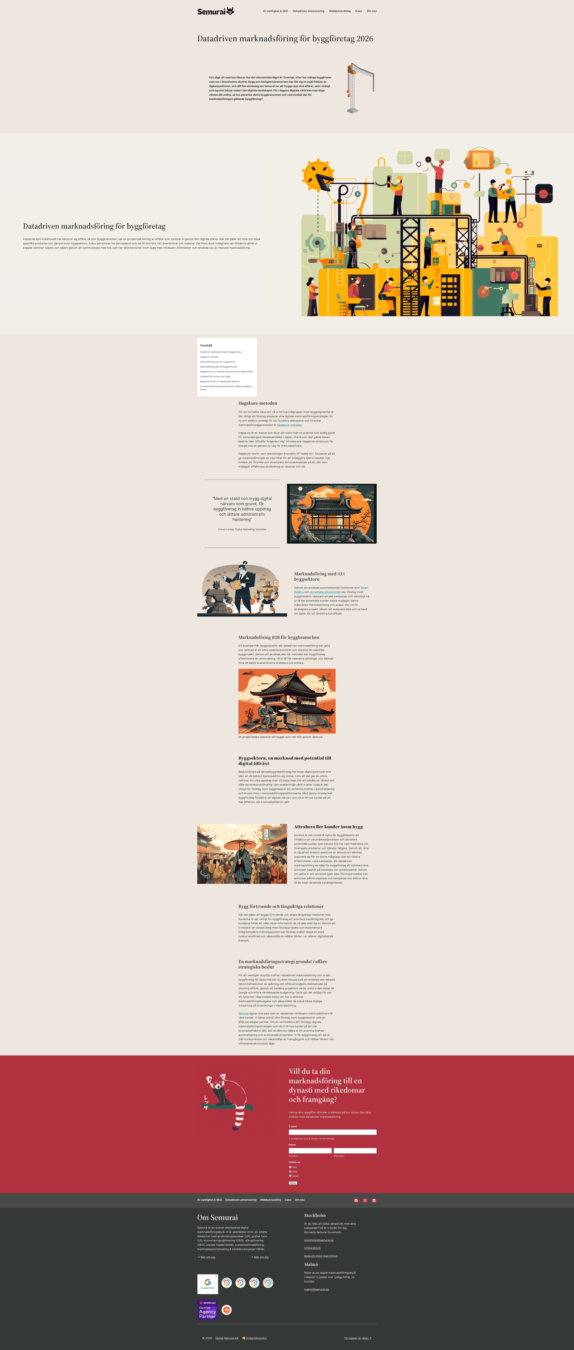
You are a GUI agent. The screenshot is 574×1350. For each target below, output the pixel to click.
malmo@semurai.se (316, 1289)
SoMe (296, 1176)
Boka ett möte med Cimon (321, 1256)
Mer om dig (261, 1257)
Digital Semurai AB (227, 1338)
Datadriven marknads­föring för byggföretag (220, 352)
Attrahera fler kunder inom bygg (215, 376)
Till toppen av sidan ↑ (358, 1338)
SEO (295, 1167)
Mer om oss (208, 1257)
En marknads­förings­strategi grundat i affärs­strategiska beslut (225, 388)
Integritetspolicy (256, 1338)
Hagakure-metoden (209, 357)
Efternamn (339, 1156)
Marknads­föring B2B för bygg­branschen (219, 367)
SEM (295, 1171)
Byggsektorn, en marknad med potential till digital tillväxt (226, 371)
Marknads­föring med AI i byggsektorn (217, 362)
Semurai (243, 1013)
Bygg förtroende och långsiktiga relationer (220, 381)
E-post (293, 1126)
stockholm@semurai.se (318, 1240)
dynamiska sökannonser (325, 592)
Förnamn (293, 1156)
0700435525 (312, 1248)
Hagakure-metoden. (290, 425)
